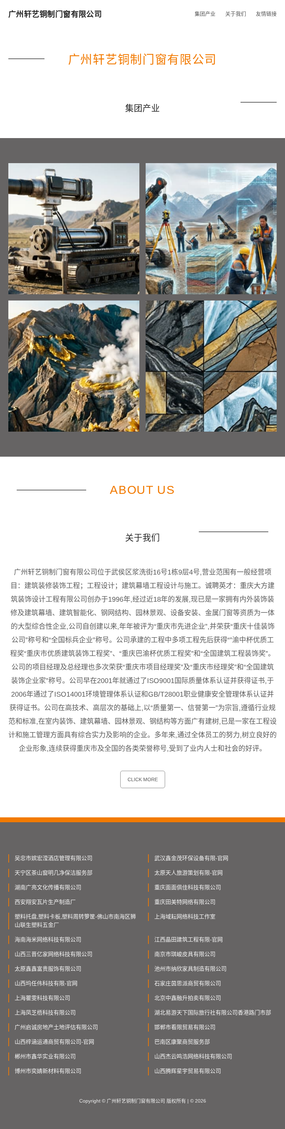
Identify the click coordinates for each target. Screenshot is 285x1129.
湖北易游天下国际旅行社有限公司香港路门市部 (212, 1013)
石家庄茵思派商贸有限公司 (187, 983)
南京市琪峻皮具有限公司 (184, 954)
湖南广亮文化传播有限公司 (48, 887)
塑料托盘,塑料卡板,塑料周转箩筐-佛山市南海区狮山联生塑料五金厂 (75, 921)
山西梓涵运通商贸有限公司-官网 (54, 1042)
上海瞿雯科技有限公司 (42, 998)
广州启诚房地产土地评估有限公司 (56, 1027)
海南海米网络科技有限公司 (48, 940)
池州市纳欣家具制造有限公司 (190, 969)
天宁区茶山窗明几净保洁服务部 (53, 873)
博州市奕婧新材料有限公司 (48, 1071)
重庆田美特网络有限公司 (184, 902)
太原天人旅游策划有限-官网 (188, 873)
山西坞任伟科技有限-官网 (46, 983)
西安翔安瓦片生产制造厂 (45, 902)
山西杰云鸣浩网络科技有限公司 (193, 1056)
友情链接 (266, 14)
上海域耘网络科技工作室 (184, 917)
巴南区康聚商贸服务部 (182, 1042)
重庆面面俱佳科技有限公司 (187, 887)
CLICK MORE (143, 779)
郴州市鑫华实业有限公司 (45, 1056)
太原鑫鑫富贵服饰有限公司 (48, 969)
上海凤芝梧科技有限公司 (45, 1013)
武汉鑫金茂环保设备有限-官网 (191, 858)
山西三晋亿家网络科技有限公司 (53, 954)
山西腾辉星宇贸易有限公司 (187, 1071)
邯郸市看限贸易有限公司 (184, 1027)
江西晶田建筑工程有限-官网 (188, 940)
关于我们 (235, 14)
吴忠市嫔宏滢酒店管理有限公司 (53, 858)
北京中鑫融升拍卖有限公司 (187, 998)
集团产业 (205, 14)
